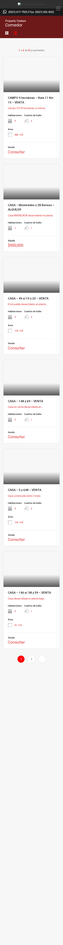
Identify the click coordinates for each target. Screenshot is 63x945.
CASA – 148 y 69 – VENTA (25, 401)
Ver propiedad (31, 85)
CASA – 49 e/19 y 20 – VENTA (28, 298)
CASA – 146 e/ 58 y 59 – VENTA (29, 592)
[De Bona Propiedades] (31, 4)
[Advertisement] (31, 717)
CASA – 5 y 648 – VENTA (24, 490)
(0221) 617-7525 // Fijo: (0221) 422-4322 (31, 12)
